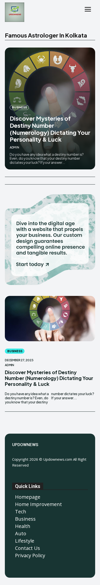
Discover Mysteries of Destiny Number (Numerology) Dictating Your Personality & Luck (50, 129)
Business (19, 107)
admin (14, 147)
